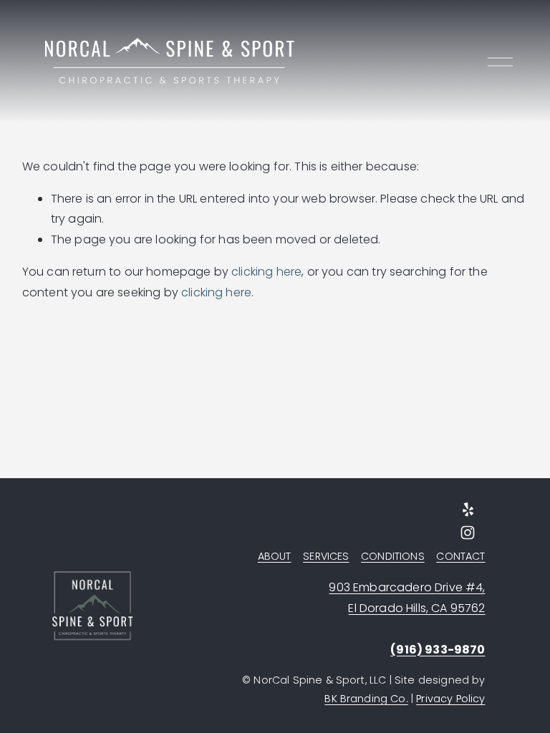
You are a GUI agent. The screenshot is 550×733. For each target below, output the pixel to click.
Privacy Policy (450, 698)
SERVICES (326, 556)
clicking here (266, 271)
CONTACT (460, 556)
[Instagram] (467, 532)
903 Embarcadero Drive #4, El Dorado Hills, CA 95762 (407, 597)
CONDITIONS (393, 556)
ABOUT (274, 556)
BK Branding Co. (365, 698)
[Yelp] (467, 510)
